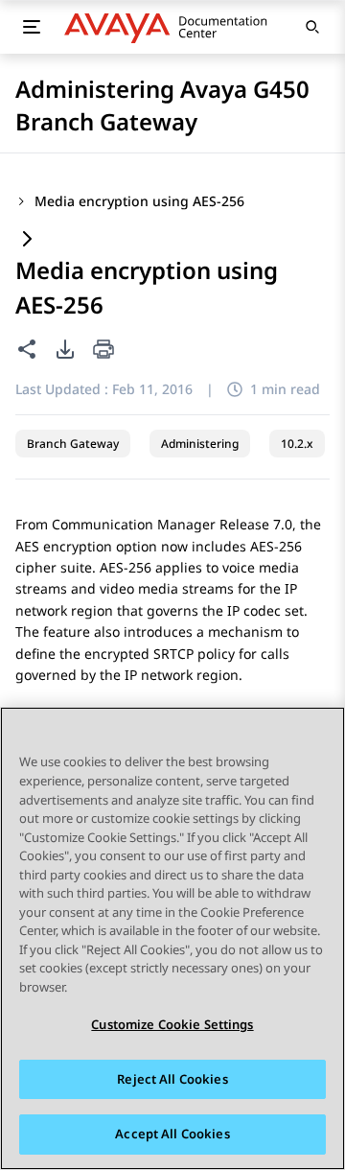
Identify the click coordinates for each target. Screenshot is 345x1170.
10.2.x (297, 443)
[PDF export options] (65, 349)
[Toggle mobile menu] (31, 27)
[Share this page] (26, 349)
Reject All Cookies (172, 1079)
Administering (200, 443)
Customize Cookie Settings (172, 1024)
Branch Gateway (73, 443)
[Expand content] (26, 240)
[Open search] (312, 27)
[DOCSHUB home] (171, 27)
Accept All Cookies (172, 1133)
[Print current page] (103, 350)
